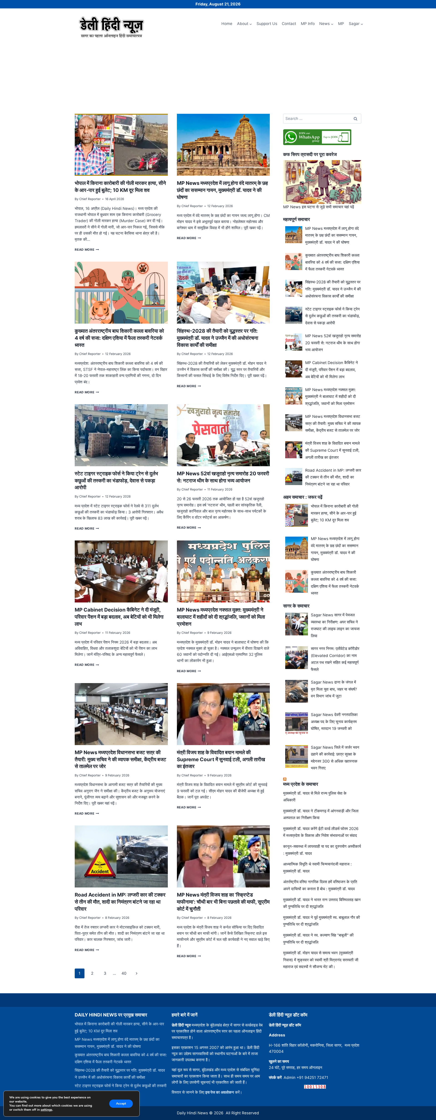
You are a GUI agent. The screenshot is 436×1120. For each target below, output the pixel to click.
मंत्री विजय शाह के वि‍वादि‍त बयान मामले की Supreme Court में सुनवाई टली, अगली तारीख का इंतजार (221, 759)
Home (226, 23)
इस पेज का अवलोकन (219, 1092)
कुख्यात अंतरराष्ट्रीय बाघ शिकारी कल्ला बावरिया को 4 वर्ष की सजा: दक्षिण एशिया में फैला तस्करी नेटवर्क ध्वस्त (119, 338)
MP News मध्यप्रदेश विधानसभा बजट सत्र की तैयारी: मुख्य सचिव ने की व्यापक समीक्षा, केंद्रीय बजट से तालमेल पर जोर (120, 759)
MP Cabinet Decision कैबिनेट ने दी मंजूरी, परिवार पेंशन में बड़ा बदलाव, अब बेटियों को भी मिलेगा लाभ (119, 617)
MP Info (308, 23)
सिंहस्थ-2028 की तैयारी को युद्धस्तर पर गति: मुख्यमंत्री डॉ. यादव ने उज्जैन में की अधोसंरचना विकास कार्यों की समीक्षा (217, 338)
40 (123, 973)
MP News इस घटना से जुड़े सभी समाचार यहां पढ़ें (318, 207)
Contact (289, 23)
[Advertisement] (218, 74)
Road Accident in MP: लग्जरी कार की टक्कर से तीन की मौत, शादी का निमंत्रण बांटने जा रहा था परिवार (120, 902)
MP (341, 23)
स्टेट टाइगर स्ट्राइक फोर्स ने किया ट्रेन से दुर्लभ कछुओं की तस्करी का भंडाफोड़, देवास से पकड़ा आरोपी (116, 481)
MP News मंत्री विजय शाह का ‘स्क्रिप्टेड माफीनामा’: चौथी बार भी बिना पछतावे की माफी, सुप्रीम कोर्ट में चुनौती (223, 902)
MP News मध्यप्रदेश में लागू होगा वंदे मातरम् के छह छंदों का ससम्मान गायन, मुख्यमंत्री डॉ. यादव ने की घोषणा (222, 190)
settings (46, 1110)
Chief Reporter (90, 199)
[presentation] (121, 145)
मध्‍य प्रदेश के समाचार (300, 784)
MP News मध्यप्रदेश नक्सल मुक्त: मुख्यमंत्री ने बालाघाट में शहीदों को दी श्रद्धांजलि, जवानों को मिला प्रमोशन (221, 617)
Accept (121, 1103)
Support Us (267, 23)
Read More (87, 249)
